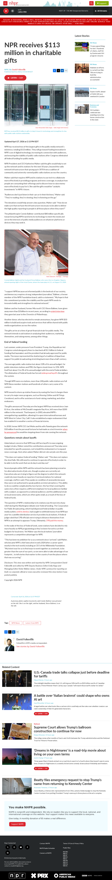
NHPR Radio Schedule (47, 848)
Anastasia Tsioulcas (40, 787)
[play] (6, 11)
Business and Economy (94, 106)
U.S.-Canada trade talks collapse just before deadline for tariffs (71, 674)
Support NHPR (17, 824)
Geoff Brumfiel (39, 703)
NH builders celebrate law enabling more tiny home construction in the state (97, 115)
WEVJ (65, 859)
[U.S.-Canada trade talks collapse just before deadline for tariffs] (17, 678)
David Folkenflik (18, 69)
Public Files (67, 848)
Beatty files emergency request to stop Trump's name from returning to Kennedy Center (68, 781)
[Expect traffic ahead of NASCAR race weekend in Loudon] (82, 92)
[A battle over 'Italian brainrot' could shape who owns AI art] (17, 702)
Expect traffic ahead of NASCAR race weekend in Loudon (97, 93)
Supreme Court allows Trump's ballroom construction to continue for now (62, 729)
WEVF (65, 855)
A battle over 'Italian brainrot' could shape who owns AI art (71, 697)
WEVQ (65, 864)
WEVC (65, 853)
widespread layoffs (49, 373)
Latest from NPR (32, 623)
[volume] (12, 11)
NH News (93, 43)
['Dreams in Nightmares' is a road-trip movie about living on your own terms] (17, 756)
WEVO (65, 862)
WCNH (65, 852)
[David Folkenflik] (9, 644)
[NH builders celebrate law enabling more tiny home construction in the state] (82, 109)
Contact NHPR (45, 843)
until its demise (22, 511)
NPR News (16, 623)
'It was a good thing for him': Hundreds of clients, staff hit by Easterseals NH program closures (97, 51)
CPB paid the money (54, 520)
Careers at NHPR (45, 853)
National (37, 724)
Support (103, 3)
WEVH (65, 857)
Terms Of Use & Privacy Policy (73, 843)
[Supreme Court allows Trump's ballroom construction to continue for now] (17, 731)
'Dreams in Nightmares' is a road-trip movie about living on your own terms (70, 752)
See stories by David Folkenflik (30, 646)
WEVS (65, 866)
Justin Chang (38, 758)
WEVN (65, 860)
